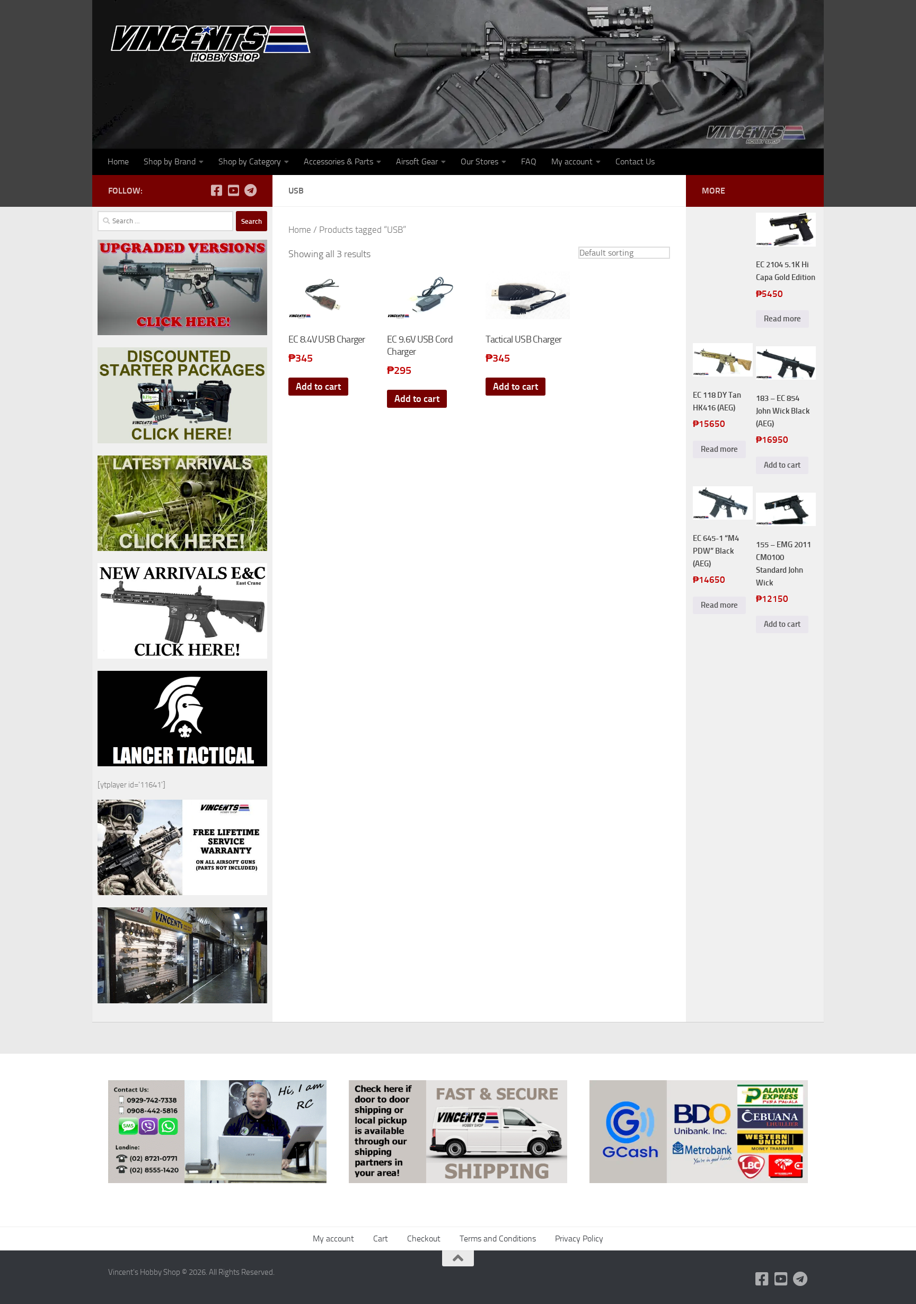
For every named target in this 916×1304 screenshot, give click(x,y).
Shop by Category (249, 161)
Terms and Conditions (498, 1238)
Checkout (424, 1238)
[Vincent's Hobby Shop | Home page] (214, 42)
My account (572, 161)
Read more (782, 318)
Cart (380, 1238)
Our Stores (479, 161)
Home (118, 161)
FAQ (528, 161)
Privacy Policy (579, 1238)
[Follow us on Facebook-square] (216, 190)
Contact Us (635, 161)
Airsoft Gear (417, 161)
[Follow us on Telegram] (250, 190)
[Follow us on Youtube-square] (233, 190)
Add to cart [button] (318, 386)
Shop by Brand (170, 161)
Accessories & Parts (338, 161)
